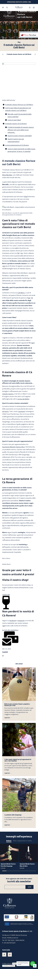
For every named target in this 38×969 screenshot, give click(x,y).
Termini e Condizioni (9, 965)
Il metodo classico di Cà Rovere (16, 124)
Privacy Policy (16, 963)
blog (25, 197)
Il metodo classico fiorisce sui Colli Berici (19, 105)
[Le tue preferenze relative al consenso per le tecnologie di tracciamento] (35, 966)
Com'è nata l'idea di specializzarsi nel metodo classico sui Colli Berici (18, 109)
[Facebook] (4, 955)
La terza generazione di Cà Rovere (17, 145)
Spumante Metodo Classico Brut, (13, 447)
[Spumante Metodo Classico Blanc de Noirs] (28, 853)
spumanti (21, 411)
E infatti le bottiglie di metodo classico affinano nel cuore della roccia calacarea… (21, 129)
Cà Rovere (9, 963)
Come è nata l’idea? (14, 120)
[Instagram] (10, 955)
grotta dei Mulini (23, 399)
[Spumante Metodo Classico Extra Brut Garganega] (9, 853)
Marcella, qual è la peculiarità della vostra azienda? (19, 115)
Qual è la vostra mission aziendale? (20, 136)
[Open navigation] (4, 7)
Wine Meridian (7, 175)
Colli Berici (21, 293)
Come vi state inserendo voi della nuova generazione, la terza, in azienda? (21, 150)
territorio (5, 411)
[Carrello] (34, 7)
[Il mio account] (30, 7)
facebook (13, 621)
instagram (21, 621)
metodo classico (8, 394)
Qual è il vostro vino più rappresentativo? (16, 140)
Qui (3, 525)
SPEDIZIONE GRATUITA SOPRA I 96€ (19, 2)
